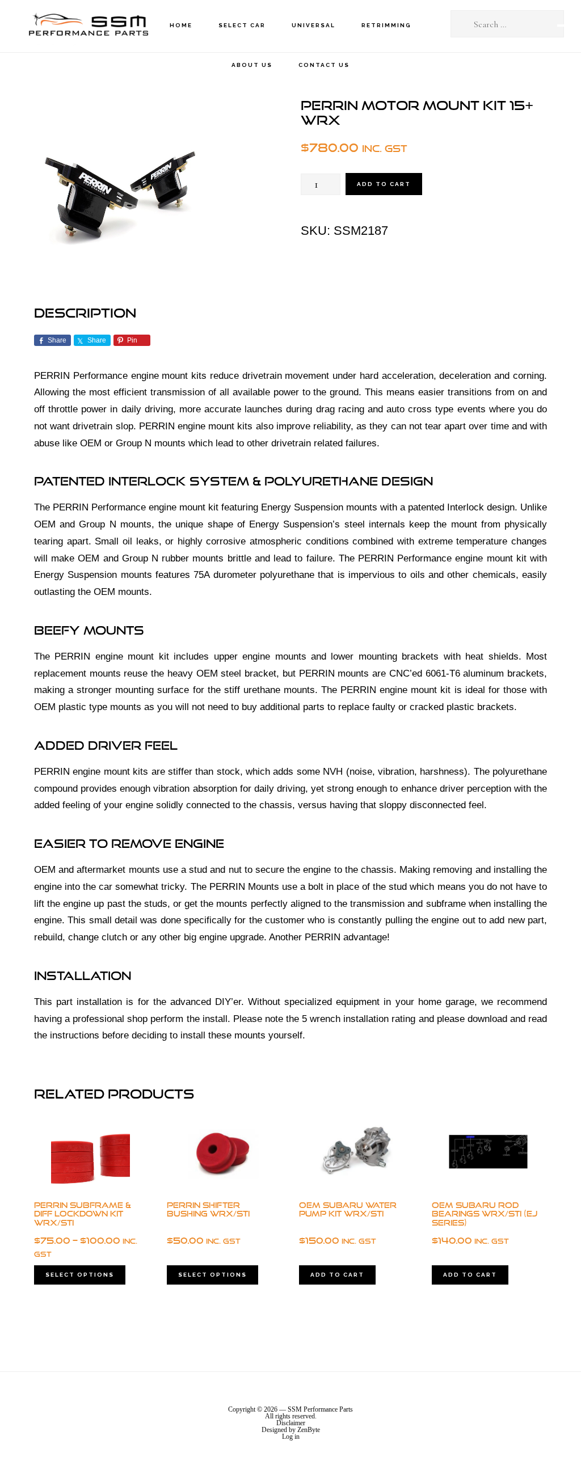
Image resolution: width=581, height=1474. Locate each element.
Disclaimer (290, 1423)
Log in (291, 1437)
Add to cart (384, 184)
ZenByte (308, 1430)
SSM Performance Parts (88, 26)
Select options (79, 1275)
